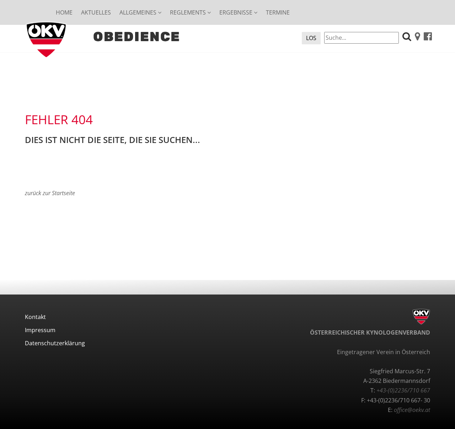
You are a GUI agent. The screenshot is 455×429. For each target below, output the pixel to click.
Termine (278, 12)
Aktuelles (96, 12)
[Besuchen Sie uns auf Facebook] (428, 37)
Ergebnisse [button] (236, 12)
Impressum (40, 330)
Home (64, 12)
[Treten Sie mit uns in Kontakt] (417, 37)
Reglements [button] (188, 12)
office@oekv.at (412, 410)
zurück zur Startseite (50, 193)
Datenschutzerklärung (55, 343)
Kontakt (35, 317)
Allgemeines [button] (138, 12)
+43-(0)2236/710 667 (403, 390)
